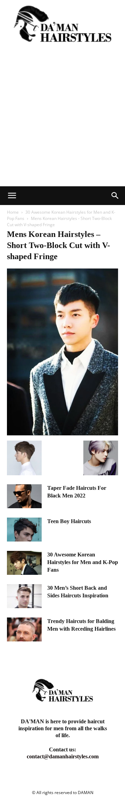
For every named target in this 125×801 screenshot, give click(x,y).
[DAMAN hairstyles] (62, 27)
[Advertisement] (62, 120)
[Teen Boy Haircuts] (24, 530)
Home (13, 212)
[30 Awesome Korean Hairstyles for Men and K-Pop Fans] (24, 563)
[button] (12, 195)
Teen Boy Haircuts (69, 521)
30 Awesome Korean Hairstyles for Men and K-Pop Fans (82, 562)
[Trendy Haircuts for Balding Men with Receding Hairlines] (24, 629)
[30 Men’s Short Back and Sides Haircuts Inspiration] (24, 596)
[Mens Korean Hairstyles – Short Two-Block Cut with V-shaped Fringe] (62, 433)
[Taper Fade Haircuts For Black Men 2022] (24, 496)
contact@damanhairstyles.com (63, 756)
